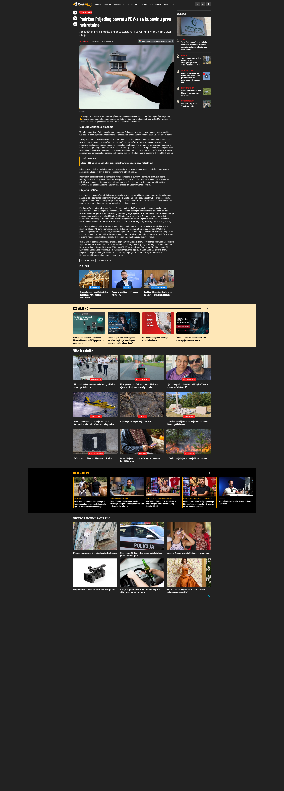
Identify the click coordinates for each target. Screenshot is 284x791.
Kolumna (158, 4)
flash (87, 41)
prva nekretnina (87, 260)
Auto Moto (168, 4)
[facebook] (75, 13)
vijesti (81, 41)
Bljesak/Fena (95, 41)
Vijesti (117, 4)
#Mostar (98, 4)
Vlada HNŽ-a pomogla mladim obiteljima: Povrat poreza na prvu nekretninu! (117, 163)
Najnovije (108, 4)
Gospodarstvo (145, 4)
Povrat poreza (105, 260)
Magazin (134, 4)
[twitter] (75, 18)
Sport (125, 4)
